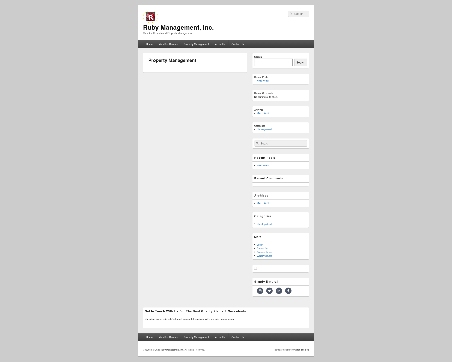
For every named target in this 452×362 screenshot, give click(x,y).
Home (149, 44)
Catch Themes (301, 349)
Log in (260, 244)
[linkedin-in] (280, 291)
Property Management (196, 44)
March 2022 (263, 113)
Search (258, 56)
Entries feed (263, 248)
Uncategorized (264, 129)
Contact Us (237, 44)
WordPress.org (264, 255)
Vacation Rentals (168, 44)
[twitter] (270, 291)
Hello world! (263, 80)
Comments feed (265, 252)
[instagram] (261, 291)
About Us (220, 44)
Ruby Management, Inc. (178, 27)
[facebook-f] (288, 291)
